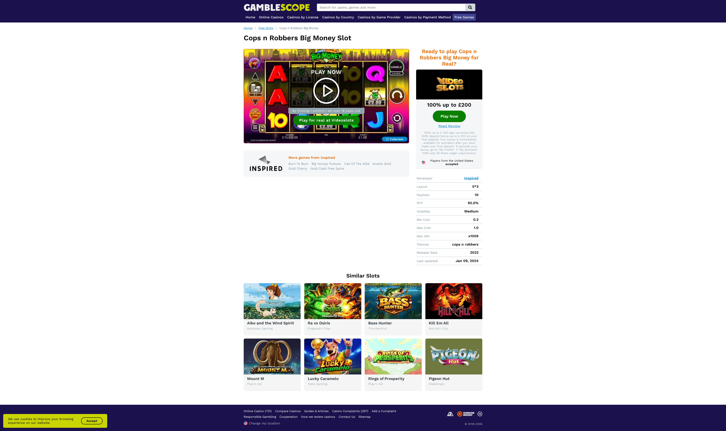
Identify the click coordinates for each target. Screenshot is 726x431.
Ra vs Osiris (319, 323)
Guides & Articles (316, 411)
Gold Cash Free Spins (327, 168)
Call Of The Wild (356, 164)
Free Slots (265, 28)
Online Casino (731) (258, 411)
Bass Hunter (380, 323)
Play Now (449, 116)
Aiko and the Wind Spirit (270, 323)
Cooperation (288, 417)
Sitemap (364, 417)
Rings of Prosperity (386, 378)
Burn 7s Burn (298, 164)
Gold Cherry (298, 168)
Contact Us (347, 417)
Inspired (471, 178)
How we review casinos (318, 417)
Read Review (449, 126)
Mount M (255, 378)
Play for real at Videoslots (326, 120)
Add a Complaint (384, 411)
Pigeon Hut (439, 378)
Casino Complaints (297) (350, 411)
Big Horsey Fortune (326, 164)
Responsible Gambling (260, 417)
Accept (91, 421)
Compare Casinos (288, 411)
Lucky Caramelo (323, 378)
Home (248, 28)
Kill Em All (439, 323)
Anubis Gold (381, 164)
